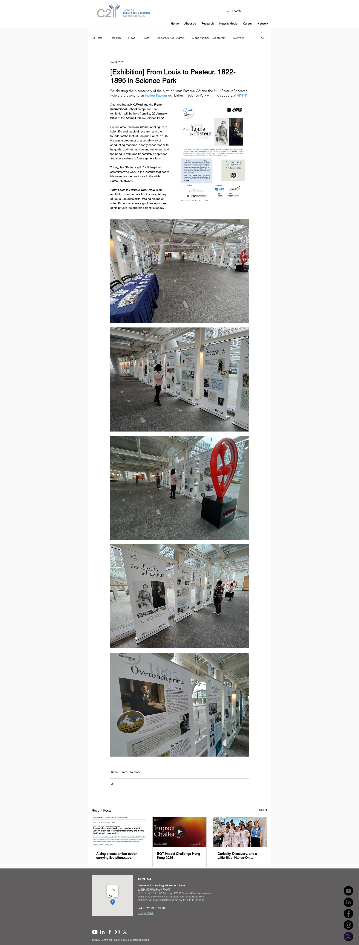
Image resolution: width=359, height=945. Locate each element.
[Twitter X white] (125, 932)
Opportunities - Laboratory (208, 37)
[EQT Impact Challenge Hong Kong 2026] (180, 832)
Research (115, 37)
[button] (262, 37)
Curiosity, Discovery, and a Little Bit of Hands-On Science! (237, 855)
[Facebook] (348, 913)
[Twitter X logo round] (348, 936)
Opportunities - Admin (171, 37)
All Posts (97, 37)
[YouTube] (348, 891)
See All (263, 809)
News (131, 37)
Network (238, 37)
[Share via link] (112, 785)
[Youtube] (95, 932)
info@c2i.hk (146, 913)
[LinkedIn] (348, 902)
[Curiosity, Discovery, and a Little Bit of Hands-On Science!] (240, 832)
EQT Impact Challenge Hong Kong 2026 (178, 855)
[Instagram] (348, 925)
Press (146, 37)
